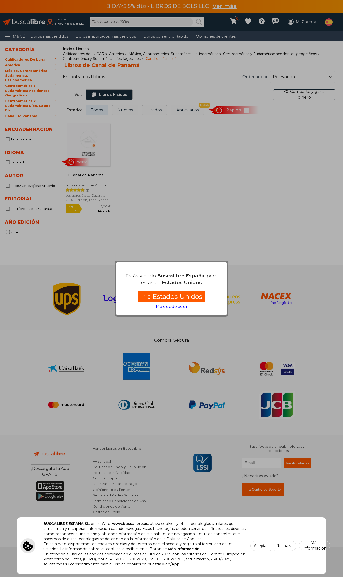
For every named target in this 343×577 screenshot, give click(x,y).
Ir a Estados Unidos (171, 296)
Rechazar (285, 546)
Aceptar (261, 546)
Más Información (314, 545)
